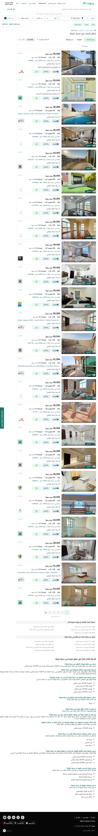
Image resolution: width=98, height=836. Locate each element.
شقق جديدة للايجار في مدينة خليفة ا (85, 641)
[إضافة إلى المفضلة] (63, 72)
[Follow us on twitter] (18, 817)
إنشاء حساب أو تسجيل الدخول (9, 3)
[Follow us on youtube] (4, 817)
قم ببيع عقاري (52, 3)
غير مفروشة (69, 39)
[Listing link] (56, 63)
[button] (90, 18)
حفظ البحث (5, 24)
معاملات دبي (32, 3)
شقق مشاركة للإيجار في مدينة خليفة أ (84, 644)
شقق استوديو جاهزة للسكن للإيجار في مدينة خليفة (40, 647)
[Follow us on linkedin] (13, 817)
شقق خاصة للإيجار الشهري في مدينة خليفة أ (83, 630)
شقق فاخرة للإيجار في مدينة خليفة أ (44, 641)
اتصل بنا (78, 817)
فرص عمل (85, 817)
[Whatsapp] (36, 72)
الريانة (86, 46)
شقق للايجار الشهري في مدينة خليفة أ (84, 627)
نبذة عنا (93, 817)
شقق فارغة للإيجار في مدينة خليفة (85, 647)
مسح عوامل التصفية (14, 24)
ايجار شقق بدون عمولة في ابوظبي (44, 644)
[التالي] (45, 613)
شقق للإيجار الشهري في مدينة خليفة (44, 627)
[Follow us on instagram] (9, 817)
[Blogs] (24, 3)
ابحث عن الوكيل (61, 3)
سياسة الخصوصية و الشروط (87, 821)
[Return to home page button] (88, 3)
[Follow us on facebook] (22, 817)
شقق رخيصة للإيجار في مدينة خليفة (44, 650)
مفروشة (79, 39)
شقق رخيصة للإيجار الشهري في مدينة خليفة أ (41, 630)
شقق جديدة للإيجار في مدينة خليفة (85, 650)
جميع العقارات (90, 39)
